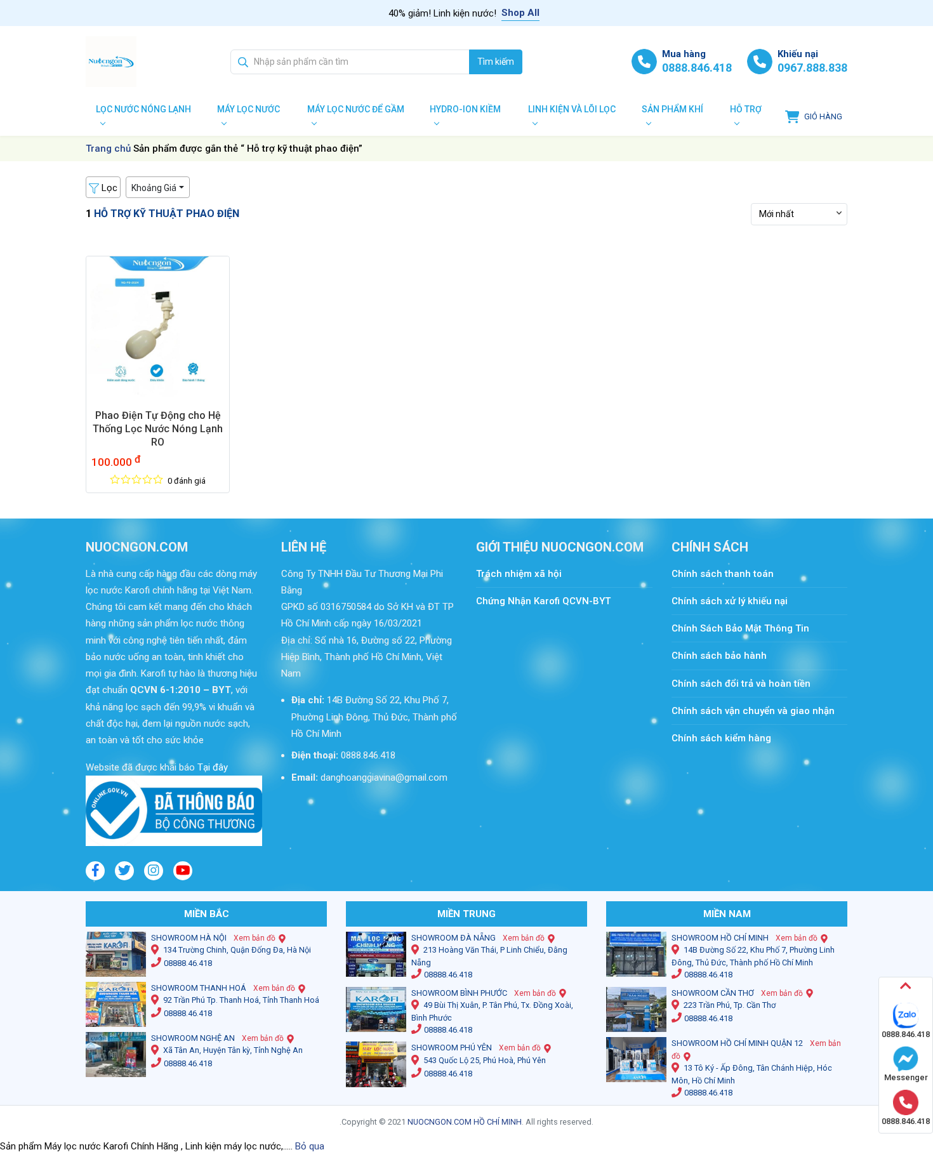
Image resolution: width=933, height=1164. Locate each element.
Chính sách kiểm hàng (721, 738)
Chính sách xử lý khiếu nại (730, 601)
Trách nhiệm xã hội (519, 573)
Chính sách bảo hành (719, 655)
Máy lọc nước (248, 109)
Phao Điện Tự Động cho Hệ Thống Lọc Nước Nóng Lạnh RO (158, 428)
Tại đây (211, 767)
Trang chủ (108, 148)
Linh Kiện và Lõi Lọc (572, 109)
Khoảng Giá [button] (153, 188)
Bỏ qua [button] (309, 1146)
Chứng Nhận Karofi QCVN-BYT (543, 601)
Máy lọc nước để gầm (355, 109)
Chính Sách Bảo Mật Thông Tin (740, 628)
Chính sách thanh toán (729, 573)
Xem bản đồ (254, 938)
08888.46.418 (188, 963)
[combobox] (350, 62)
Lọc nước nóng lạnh (143, 109)
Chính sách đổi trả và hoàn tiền (741, 683)
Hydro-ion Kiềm (465, 109)
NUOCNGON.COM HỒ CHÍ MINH (464, 1122)
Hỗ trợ (746, 109)
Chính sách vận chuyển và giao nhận (753, 711)
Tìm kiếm (495, 61)
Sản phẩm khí (672, 109)
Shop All (520, 12)
